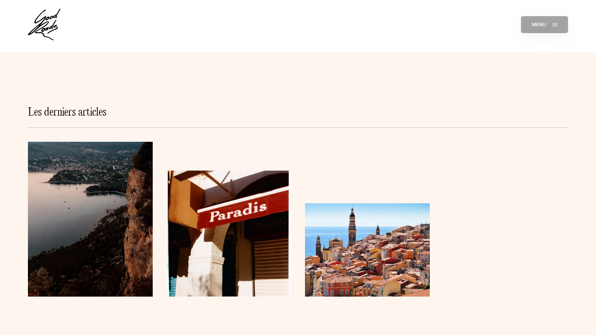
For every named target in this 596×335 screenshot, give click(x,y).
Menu (539, 24)
